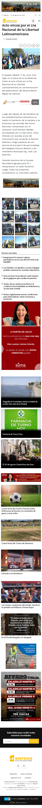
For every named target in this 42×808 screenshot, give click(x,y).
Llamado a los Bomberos (12, 573)
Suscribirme (34, 741)
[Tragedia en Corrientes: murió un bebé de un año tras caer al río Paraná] (21, 387)
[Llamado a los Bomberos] (21, 560)
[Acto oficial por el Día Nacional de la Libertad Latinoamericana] (8, 204)
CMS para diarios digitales (21, 803)
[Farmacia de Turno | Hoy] (21, 420)
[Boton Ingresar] (33, 21)
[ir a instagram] (24, 766)
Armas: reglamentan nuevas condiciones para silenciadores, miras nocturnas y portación (20, 296)
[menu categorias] (39, 21)
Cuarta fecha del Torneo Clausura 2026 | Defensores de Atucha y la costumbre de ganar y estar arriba (18, 511)
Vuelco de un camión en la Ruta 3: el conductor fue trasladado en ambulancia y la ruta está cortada (22, 286)
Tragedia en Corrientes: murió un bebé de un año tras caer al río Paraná (20, 402)
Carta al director (26, 774)
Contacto (28, 778)
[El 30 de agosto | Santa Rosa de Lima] (21, 450)
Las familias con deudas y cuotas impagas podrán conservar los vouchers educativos (21, 269)
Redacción (13, 774)
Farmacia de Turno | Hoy (13, 434)
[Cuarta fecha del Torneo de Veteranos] (21, 530)
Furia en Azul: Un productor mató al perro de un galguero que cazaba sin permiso (21, 277)
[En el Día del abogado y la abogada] (21, 624)
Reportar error (16, 778)
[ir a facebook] (18, 766)
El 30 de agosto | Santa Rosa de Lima (18, 464)
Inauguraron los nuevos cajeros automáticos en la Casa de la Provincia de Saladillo (21, 259)
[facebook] (35, 15)
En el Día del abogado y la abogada (16, 637)
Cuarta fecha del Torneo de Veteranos (17, 543)
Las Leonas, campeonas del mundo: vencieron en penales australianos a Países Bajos (21, 606)
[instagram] (39, 15)
